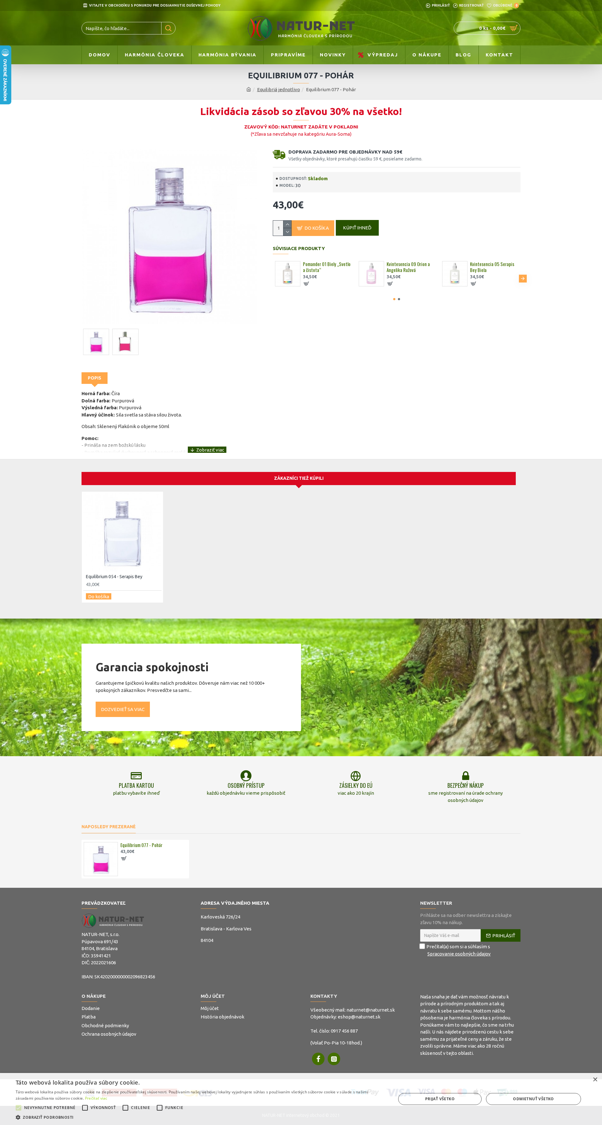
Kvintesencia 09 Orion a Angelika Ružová (408, 267)
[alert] (301, 1099)
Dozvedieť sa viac (123, 709)
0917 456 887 (344, 1030)
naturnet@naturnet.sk (370, 1009)
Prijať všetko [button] (440, 1098)
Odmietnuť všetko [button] (533, 1098)
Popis (94, 377)
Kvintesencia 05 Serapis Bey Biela (492, 267)
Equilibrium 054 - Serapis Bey (114, 576)
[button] (270, 278)
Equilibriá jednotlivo (278, 89)
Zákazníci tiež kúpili (299, 478)
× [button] (595, 1079)
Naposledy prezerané (109, 826)
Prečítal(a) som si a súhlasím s (458, 950)
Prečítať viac (96, 1098)
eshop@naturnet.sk (359, 1016)
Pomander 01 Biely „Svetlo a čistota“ (327, 267)
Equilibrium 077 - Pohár (141, 845)
